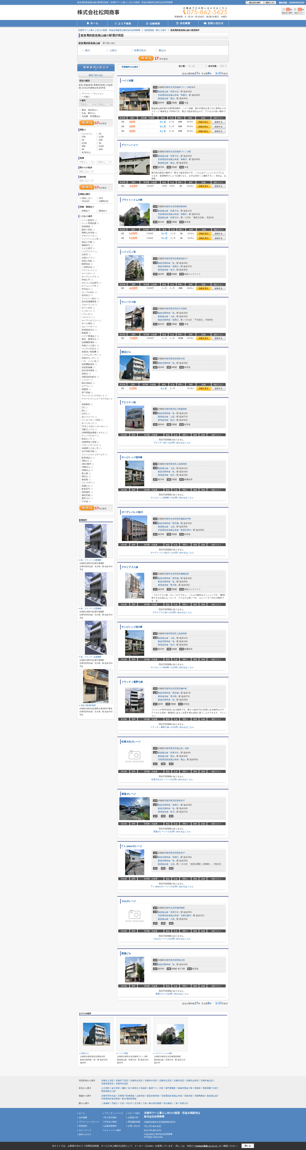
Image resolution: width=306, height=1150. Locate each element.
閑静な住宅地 (89, 232)
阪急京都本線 (164, 263)
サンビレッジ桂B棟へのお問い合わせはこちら (172, 497)
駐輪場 (86, 333)
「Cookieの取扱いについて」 (206, 1146)
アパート (86, 93)
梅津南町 (181, 908)
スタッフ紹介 (134, 1113)
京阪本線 (188, 1096)
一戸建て (86, 97)
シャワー (87, 380)
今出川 (129, 1103)
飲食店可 (87, 489)
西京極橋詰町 (183, 574)
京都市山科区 (192, 1080)
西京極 (175, 523)
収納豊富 (87, 404)
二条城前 (105, 1103)
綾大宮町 (116, 1088)
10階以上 (87, 467)
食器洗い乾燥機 (90, 352)
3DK (84, 146)
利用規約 (83, 1126)
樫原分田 (181, 358)
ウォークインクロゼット (94, 395)
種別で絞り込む (96, 75)
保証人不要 (88, 242)
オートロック (89, 423)
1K (100, 134)
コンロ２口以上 (90, 348)
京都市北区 (179, 1080)
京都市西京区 (170, 258)
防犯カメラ (88, 439)
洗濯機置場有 (89, 342)
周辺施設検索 (134, 1122)
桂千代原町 (182, 308)
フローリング (89, 305)
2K (83, 140)
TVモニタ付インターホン (95, 426)
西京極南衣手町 (184, 519)
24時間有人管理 (90, 442)
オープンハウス (90, 276)
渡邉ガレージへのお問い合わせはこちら (172, 831)
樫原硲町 (181, 258)
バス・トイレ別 (90, 361)
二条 (176, 1103)
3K (100, 143)
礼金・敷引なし (89, 113)
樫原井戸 (181, 800)
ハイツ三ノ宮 (128, 252)
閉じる (248, 1146)
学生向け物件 (110, 1122)
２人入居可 (88, 248)
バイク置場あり (90, 336)
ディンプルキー (90, 435)
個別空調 (87, 495)
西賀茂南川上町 (108, 1091)
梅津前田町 (182, 206)
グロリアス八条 (129, 567)
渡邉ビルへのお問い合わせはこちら (172, 994)
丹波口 (115, 1103)
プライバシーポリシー (89, 1122)
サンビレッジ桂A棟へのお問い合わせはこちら (172, 667)
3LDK (101, 146)
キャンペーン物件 (112, 1130)
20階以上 (87, 470)
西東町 (197, 1088)
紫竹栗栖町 (170, 1088)
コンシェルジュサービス (94, 454)
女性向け (87, 295)
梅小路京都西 (155, 1103)
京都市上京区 (107, 1080)
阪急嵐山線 (163, 91)
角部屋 (86, 479)
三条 (145, 1103)
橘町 (124, 1088)
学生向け (87, 289)
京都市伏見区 (122, 1083)
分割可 (86, 254)
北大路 (137, 1103)
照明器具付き (89, 330)
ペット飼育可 (89, 220)
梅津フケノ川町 (184, 87)
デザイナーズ (89, 236)
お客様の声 (133, 1117)
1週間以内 (103, 201)
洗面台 (86, 373)
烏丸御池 (167, 1103)
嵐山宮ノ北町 (183, 748)
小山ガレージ (128, 901)
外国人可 (87, 279)
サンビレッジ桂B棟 (131, 457)
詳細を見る (203, 122)
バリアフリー (89, 251)
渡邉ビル (126, 953)
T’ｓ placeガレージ (131, 846)
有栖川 (184, 95)
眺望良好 (87, 264)
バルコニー (88, 317)
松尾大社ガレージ (131, 741)
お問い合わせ (134, 1126)
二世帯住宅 (88, 267)
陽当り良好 (88, 229)
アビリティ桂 (128, 402)
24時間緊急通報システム (94, 432)
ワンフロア (88, 482)
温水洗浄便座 (89, 370)
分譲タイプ (88, 258)
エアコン (87, 386)
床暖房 (86, 389)
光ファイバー (89, 417)
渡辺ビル (126, 352)
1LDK (101, 137)
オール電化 (88, 323)
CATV (86, 414)
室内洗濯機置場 (90, 301)
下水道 (86, 501)
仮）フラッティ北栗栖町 (91, 560)
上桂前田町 (182, 464)
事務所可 (87, 245)
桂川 (172, 270)
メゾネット (88, 311)
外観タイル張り (90, 345)
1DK (84, 137)
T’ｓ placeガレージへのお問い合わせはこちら (172, 886)
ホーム (82, 1113)
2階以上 (87, 461)
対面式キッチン (90, 358)
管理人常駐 (88, 261)
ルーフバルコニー (91, 320)
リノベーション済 (91, 239)
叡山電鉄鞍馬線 (129, 1098)
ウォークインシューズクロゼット (96, 400)
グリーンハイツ (129, 145)
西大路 (173, 585)
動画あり (103, 211)
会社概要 (83, 1117)
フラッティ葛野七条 (132, 682)
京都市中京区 (151, 1080)
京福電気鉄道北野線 (110, 1098)
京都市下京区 (122, 1080)
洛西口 (175, 266)
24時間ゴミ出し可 (91, 448)
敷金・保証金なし (90, 110)
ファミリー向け (90, 298)
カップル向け (89, 292)
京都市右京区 (170, 87)
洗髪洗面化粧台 (90, 377)
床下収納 (87, 392)
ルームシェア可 (90, 286)
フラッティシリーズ (113, 1113)
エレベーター (89, 326)
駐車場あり (88, 457)
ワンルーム (87, 134)
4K (83, 149)
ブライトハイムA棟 (131, 200)
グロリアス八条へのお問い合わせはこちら (172, 612)
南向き (86, 476)
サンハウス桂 (128, 302)
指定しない (87, 198)
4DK (101, 149)
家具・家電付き (90, 339)
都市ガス (87, 498)
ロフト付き (88, 308)
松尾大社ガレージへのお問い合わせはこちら (172, 779)
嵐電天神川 (186, 530)
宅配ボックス (89, 429)
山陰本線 (140, 1096)
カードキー (88, 273)
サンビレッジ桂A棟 (131, 627)
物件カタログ (85, 1134)
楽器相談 (87, 226)
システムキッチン (91, 355)
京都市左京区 (165, 1080)
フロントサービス (91, 445)
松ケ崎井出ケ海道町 (137, 1088)
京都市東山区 (207, 1080)
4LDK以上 (86, 152)
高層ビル (87, 486)
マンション (98, 93)
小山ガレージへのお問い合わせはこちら (172, 939)
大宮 (122, 1103)
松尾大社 (140, 50)
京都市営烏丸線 (108, 1096)
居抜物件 (87, 492)
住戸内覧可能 (89, 451)
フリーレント (89, 270)
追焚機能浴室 (89, 364)
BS (84, 410)
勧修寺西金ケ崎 (185, 1088)
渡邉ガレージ (128, 794)
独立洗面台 (88, 383)
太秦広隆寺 (186, 915)
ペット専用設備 (90, 223)
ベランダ (87, 314)
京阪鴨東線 (199, 1096)
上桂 (113, 50)
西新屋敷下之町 (210, 1088)
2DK (101, 140)
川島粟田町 (182, 409)
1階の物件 (88, 464)
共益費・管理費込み (91, 116)
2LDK (84, 143)
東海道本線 (163, 270)
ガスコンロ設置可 (91, 283)
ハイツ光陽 (127, 80)
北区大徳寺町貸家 (88, 705)
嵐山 (162, 50)
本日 (101, 198)
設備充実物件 (110, 1126)
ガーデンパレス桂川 (132, 512)
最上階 (86, 473)
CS (84, 407)
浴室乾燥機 (88, 367)
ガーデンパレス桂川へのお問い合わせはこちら (172, 552)
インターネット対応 (92, 420)
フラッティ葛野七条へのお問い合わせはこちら (172, 727)
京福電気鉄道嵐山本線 (168, 95)
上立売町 (105, 1088)
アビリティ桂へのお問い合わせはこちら (172, 442)
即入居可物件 (110, 1117)
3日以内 (85, 201)
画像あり (86, 211)
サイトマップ (85, 1130)
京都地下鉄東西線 (126, 1096)
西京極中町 (182, 688)
